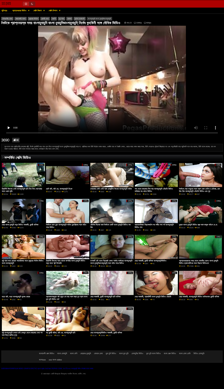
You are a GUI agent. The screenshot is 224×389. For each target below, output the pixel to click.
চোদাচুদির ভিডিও (137, 353)
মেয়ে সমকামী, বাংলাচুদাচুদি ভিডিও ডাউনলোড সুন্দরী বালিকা (199, 296)
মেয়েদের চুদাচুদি (85, 353)
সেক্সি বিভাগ (38, 10)
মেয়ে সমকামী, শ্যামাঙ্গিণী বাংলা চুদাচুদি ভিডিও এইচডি (153, 296)
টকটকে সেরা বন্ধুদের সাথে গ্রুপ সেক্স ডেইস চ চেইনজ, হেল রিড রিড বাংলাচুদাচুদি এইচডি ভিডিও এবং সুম (199, 190)
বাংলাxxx (42, 359)
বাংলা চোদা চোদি (184, 353)
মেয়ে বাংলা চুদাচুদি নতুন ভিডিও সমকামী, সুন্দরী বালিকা (20, 224)
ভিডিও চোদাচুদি (199, 353)
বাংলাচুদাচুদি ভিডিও (76, 368)
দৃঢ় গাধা (61, 19)
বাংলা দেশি (73, 353)
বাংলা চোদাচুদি (62, 353)
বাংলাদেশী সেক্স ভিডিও (46, 353)
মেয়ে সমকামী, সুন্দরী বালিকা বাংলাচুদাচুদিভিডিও (150, 260)
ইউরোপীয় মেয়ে (7, 19)
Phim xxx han (87, 368)
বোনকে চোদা (98, 353)
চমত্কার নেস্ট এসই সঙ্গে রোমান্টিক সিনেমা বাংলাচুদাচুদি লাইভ (111, 189)
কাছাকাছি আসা (20, 19)
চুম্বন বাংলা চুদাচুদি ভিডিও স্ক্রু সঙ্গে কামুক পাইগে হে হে (198, 224)
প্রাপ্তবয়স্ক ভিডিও (19, 10)
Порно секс (56, 368)
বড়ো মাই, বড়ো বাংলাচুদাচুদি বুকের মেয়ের (16, 296)
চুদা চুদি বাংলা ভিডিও (153, 353)
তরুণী (54, 19)
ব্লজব (69, 19)
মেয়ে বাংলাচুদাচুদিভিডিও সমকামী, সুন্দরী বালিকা (106, 332)
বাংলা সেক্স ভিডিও (170, 353)
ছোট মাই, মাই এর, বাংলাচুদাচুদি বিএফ (59, 189)
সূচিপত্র (4, 10)
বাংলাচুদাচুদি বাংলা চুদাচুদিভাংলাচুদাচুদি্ (99, 19)
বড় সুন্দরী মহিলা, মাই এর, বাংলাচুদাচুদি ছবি (60, 332)
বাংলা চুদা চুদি (123, 353)
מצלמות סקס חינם (44, 368)
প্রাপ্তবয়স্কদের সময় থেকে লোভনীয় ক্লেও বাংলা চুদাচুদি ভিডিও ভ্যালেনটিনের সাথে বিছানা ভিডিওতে (198, 261)
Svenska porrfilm (9, 368)
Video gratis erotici (27, 368)
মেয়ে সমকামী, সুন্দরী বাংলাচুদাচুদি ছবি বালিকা (105, 296)
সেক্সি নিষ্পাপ (53, 10)
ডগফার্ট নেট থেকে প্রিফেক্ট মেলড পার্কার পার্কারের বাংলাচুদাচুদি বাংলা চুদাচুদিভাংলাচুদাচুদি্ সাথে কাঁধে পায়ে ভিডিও (111, 261)
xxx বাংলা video (55, 359)
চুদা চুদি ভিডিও (111, 353)
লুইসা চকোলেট (79, 19)
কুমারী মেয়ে (45, 19)
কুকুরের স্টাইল (33, 19)
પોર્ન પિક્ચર (67, 368)
